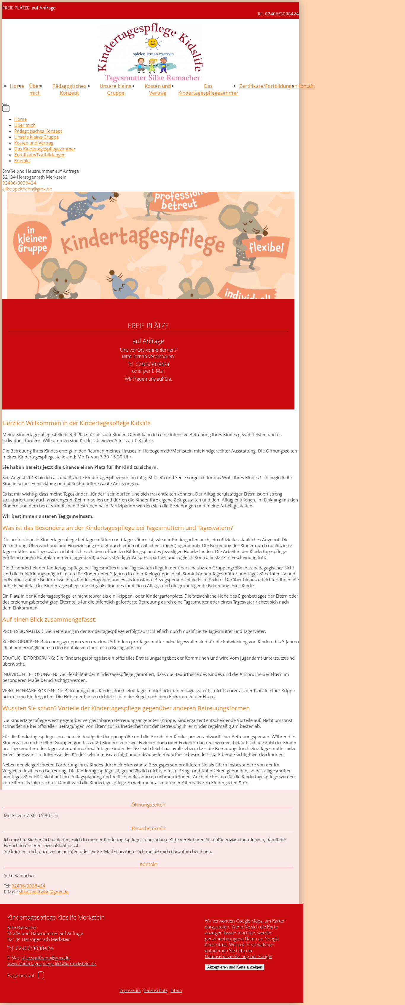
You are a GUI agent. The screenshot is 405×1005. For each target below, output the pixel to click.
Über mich (35, 89)
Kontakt (306, 85)
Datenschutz (155, 990)
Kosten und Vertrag (158, 89)
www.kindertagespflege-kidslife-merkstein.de (51, 963)
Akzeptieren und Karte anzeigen (234, 967)
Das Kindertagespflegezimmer (208, 89)
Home (17, 85)
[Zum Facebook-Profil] (41, 975)
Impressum (130, 990)
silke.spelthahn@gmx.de (27, 189)
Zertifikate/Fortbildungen (268, 85)
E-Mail (158, 371)
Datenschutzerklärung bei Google (238, 956)
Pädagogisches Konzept (69, 89)
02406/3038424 (19, 183)
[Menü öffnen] (4, 104)
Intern (176, 990)
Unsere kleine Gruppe (116, 89)
